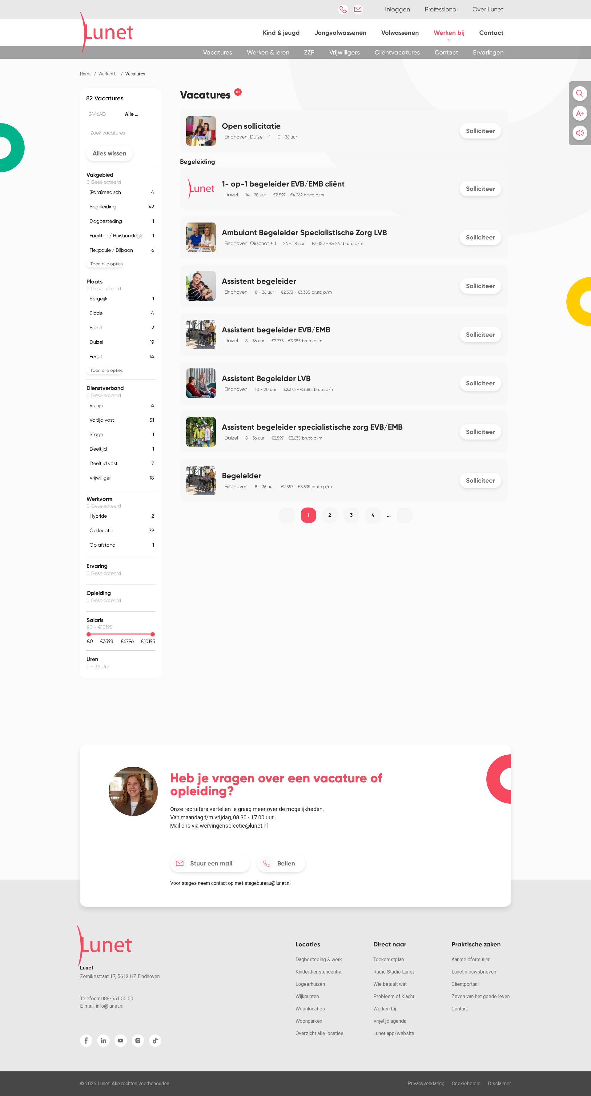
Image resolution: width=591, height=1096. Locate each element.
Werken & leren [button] (268, 52)
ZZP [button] (309, 52)
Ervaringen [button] (488, 52)
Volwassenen (400, 32)
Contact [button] (446, 52)
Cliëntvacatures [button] (397, 52)
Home (86, 73)
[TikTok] (155, 1041)
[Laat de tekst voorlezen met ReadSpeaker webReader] (580, 133)
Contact (491, 32)
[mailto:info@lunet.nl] (358, 9)
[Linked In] (103, 1041)
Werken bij (449, 32)
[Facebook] (86, 1041)
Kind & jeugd (281, 32)
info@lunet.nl (109, 1006)
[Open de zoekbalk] (582, 93)
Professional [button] (441, 9)
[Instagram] (137, 1041)
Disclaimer (499, 1083)
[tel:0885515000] (343, 9)
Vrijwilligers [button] (344, 52)
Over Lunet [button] (488, 9)
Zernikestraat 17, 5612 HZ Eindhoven (120, 976)
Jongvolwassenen (341, 32)
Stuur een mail (211, 863)
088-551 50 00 (117, 999)
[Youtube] (121, 1041)
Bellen (286, 863)
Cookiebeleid (466, 1083)
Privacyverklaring (426, 1083)
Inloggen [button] (397, 9)
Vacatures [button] (217, 52)
